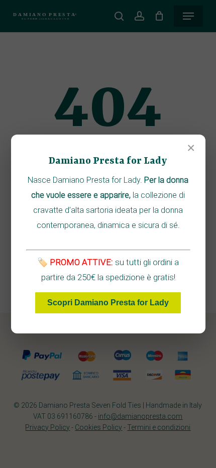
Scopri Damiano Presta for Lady (108, 302)
